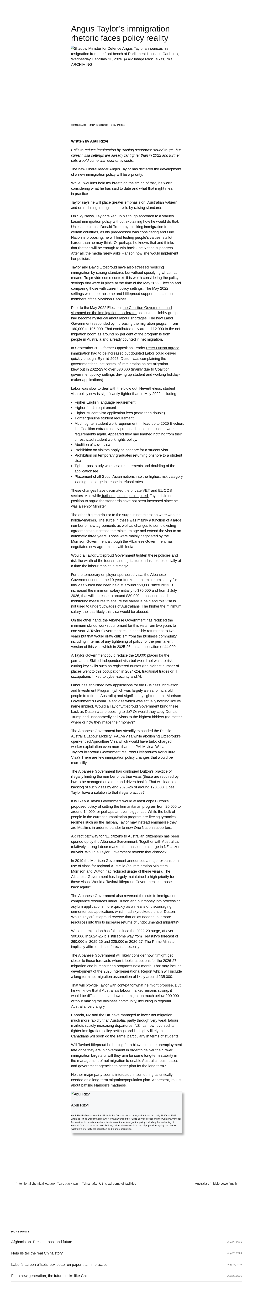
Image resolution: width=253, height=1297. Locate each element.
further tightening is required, (125, 496)
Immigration (102, 124)
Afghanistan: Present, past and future (41, 1242)
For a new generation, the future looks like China (51, 1276)
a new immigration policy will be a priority (108, 174)
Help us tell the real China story (37, 1253)
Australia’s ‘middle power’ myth (216, 1183)
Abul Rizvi (87, 124)
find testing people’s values (139, 237)
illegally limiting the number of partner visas (106, 776)
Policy (113, 124)
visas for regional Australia (103, 866)
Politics (121, 124)
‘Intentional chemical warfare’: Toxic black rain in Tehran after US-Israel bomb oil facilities (76, 1183)
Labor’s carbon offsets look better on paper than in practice (59, 1265)
